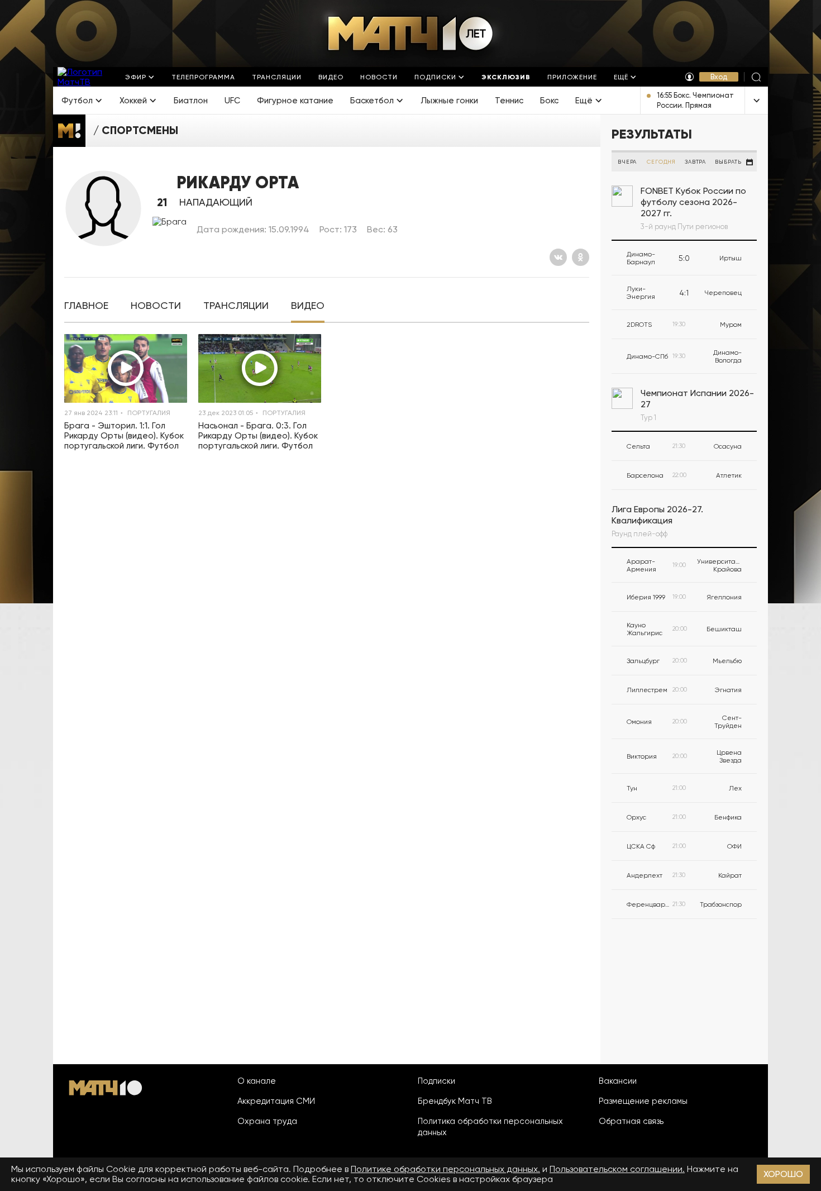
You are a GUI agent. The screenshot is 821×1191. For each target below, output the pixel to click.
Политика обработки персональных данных (490, 1126)
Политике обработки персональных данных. (445, 1169)
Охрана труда (267, 1121)
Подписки (436, 1081)
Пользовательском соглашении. (617, 1169)
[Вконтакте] (558, 257)
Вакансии (618, 1081)
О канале (256, 1081)
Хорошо (783, 1174)
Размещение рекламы (643, 1101)
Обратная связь (631, 1121)
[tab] (86, 306)
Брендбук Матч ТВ (455, 1101)
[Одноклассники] (580, 257)
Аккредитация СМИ (276, 1101)
